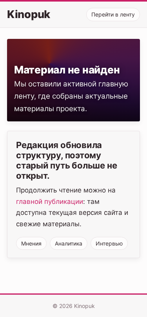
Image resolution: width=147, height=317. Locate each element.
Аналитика (68, 243)
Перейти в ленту (113, 14)
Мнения (31, 243)
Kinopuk (28, 14)
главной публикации (49, 201)
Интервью (109, 243)
